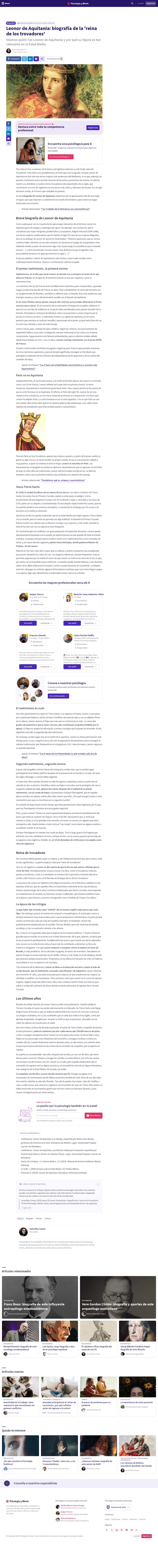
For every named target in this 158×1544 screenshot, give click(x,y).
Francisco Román (38, 635)
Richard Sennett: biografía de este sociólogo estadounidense (20, 1348)
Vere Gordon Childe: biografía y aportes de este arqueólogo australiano (118, 1306)
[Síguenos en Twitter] (112, 1530)
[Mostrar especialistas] (7, 1483)
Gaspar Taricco (37, 594)
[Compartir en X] (8, 128)
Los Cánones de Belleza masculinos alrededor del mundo (136, 1464)
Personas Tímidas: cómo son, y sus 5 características (59, 1463)
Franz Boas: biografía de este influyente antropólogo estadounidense (34, 1306)
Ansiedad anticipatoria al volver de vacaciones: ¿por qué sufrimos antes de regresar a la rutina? (59, 1405)
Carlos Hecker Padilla (84, 635)
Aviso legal (63, 1536)
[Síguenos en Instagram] (122, 1530)
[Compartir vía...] (8, 143)
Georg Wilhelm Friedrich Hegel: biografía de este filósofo (135, 1348)
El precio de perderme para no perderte (96, 1404)
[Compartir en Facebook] (8, 123)
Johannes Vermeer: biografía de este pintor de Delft (97, 1463)
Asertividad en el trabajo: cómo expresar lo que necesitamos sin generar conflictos (19, 1405)
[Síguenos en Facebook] (107, 1530)
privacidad (71, 1536)
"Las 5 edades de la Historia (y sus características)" (65, 209)
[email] (36, 58)
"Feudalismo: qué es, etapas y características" (63, 480)
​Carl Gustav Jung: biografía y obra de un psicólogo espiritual (59, 1348)
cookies (80, 1536)
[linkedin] (30, 58)
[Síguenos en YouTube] (127, 1530)
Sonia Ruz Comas (18, 49)
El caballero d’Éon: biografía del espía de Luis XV (97, 1348)
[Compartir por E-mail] (8, 138)
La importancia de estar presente (137, 1402)
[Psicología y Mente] (78, 3)
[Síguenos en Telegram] (132, 1530)
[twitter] (24, 58)
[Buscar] (132, 3)
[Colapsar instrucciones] (98, 1184)
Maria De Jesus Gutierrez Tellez (89, 594)
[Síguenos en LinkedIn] (117, 1530)
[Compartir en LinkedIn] (8, 133)
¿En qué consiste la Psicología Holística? (18, 1463)
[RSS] (136, 1530)
